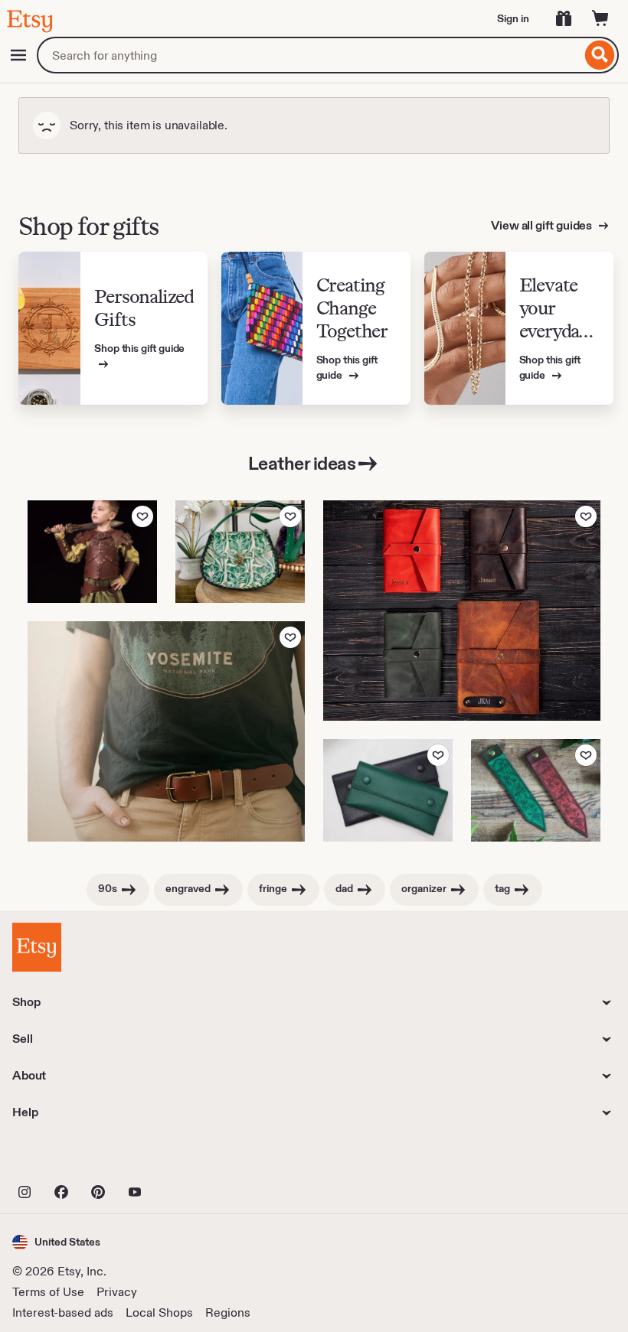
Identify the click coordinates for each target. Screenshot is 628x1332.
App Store (64, 1158)
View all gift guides (542, 225)
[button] (56, 1242)
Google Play (179, 1158)
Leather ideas (302, 463)
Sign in (513, 18)
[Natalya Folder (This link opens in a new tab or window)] (388, 790)
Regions (227, 1312)
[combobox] (309, 55)
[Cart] (600, 18)
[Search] (600, 55)
